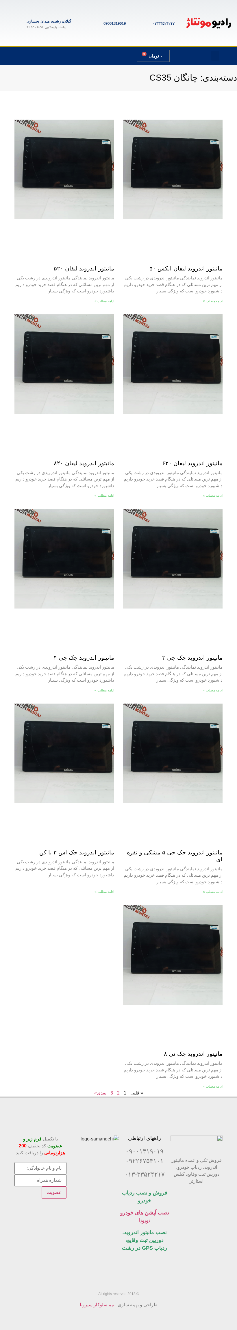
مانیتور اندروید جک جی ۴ (84, 657)
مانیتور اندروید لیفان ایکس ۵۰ (186, 268)
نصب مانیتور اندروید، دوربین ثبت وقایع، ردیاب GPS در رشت (144, 1240)
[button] (215, 56)
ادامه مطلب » (213, 301)
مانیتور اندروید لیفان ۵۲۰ (84, 268)
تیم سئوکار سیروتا (97, 1304)
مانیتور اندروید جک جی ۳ (192, 657)
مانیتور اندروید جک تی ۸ (193, 1054)
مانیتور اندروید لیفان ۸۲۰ (84, 463)
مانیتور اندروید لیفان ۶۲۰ (192, 463)
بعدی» (100, 1092)
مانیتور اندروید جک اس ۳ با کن (76, 852)
